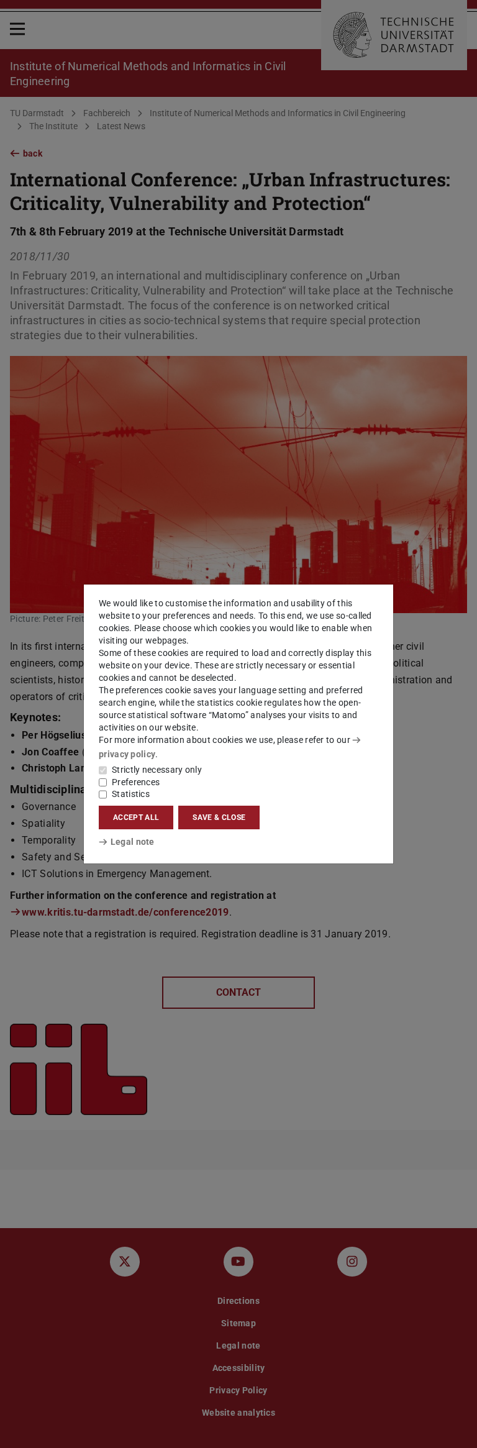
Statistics (131, 794)
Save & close (219, 817)
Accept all (136, 817)
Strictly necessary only (157, 770)
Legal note (133, 842)
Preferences (136, 782)
